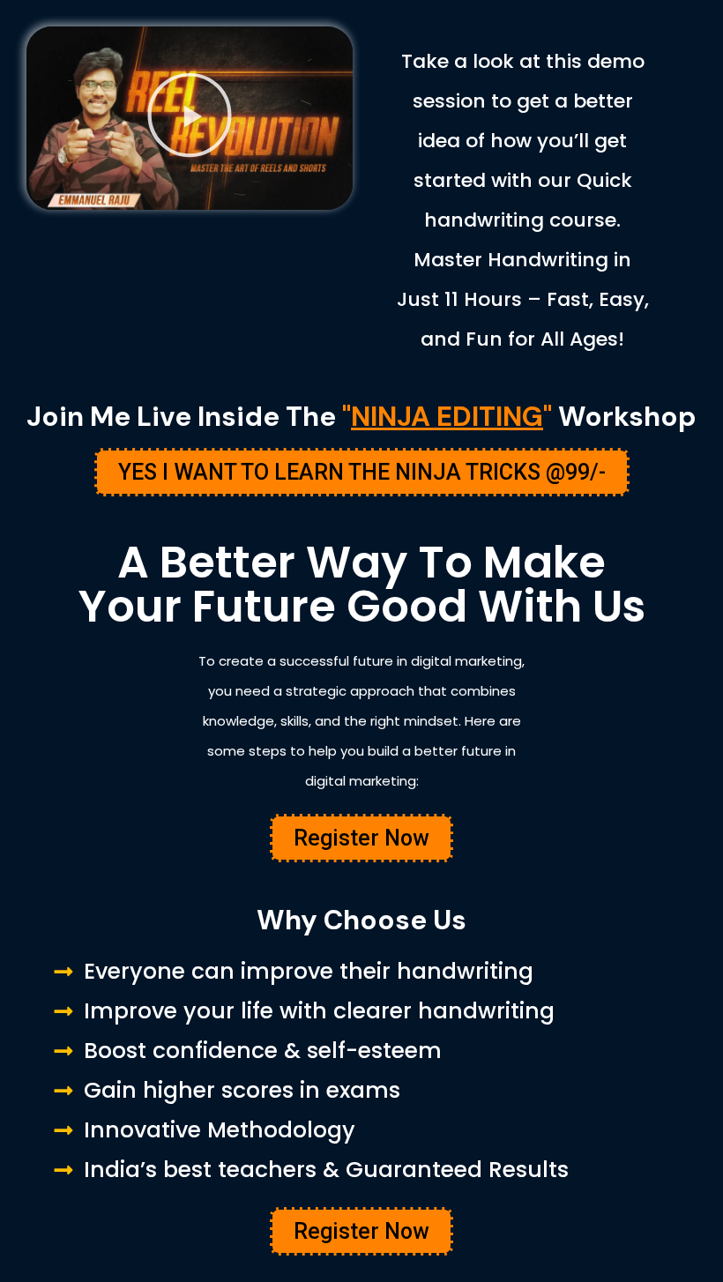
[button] (189, 118)
